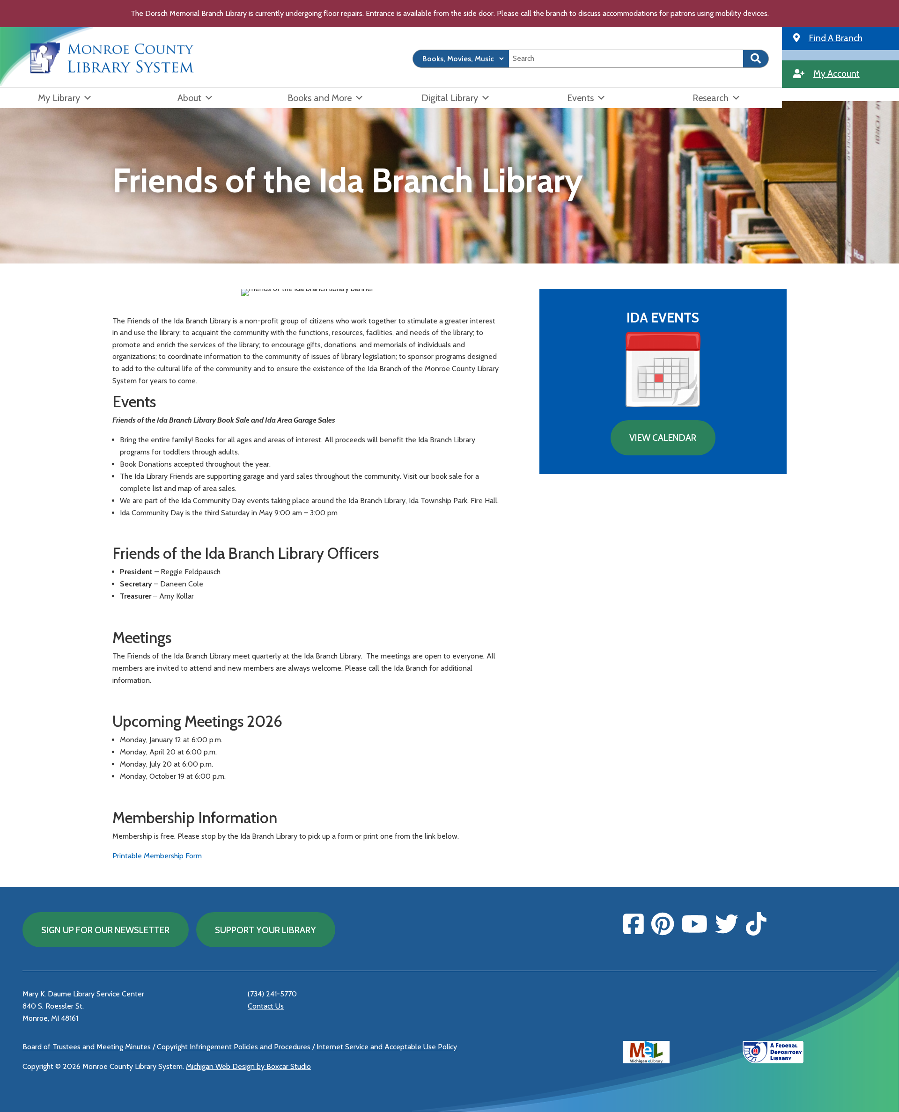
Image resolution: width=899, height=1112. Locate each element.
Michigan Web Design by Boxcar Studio (248, 1066)
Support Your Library (265, 930)
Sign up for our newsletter (105, 930)
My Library (59, 97)
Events (580, 97)
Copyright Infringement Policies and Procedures (233, 1046)
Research (711, 97)
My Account (836, 73)
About (189, 97)
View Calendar (662, 437)
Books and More (319, 97)
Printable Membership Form (157, 855)
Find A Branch (835, 38)
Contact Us (266, 1006)
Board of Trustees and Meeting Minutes (86, 1046)
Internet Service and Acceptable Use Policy (387, 1046)
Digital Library (449, 97)
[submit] (756, 59)
